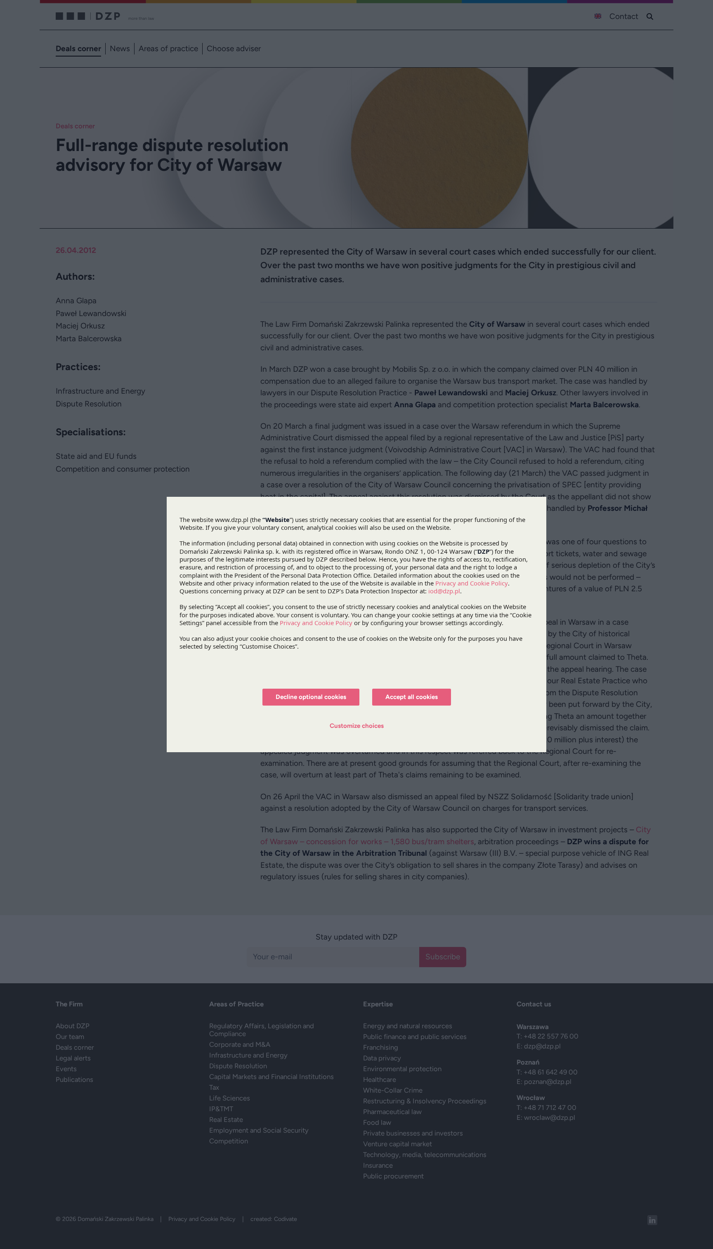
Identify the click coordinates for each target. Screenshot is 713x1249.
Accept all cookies (411, 697)
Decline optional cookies (311, 697)
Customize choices (357, 726)
